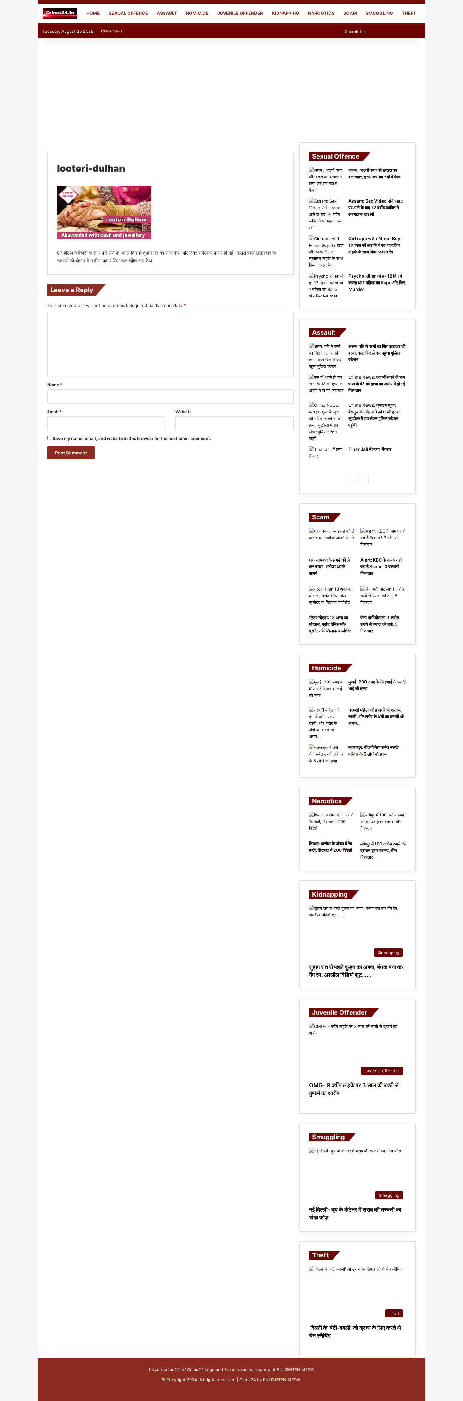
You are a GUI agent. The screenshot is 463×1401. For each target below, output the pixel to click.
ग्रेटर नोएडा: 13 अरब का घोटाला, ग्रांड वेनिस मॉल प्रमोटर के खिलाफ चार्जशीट (330, 624)
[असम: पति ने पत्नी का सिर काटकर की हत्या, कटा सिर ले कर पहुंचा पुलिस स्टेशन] (326, 356)
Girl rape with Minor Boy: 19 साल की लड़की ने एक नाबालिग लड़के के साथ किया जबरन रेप (375, 245)
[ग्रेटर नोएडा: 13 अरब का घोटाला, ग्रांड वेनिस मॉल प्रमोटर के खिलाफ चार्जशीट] (332, 599)
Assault (167, 13)
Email (54, 411)
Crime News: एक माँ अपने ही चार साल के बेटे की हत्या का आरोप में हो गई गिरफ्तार (376, 383)
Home (92, 13)
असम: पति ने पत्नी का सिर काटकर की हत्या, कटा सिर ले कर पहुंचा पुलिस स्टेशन (376, 352)
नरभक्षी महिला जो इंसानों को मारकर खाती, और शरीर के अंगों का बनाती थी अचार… (376, 716)
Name (54, 384)
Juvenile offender (240, 13)
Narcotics (321, 13)
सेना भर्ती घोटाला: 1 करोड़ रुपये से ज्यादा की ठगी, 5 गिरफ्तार (379, 624)
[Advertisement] (231, 89)
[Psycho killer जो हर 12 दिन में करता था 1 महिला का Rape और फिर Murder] (326, 286)
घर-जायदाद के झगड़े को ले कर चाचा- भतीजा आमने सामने (329, 566)
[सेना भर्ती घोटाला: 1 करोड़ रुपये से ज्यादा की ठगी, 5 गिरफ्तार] (383, 599)
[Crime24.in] (60, 13)
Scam (350, 13)
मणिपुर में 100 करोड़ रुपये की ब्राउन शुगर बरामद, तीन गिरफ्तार (383, 850)
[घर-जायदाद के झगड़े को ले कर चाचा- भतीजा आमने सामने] (332, 541)
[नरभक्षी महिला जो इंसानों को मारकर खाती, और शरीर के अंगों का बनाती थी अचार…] (326, 723)
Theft (409, 13)
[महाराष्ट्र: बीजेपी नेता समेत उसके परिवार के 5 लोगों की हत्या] (326, 756)
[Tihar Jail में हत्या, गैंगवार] (326, 458)
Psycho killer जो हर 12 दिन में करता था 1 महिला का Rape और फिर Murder (376, 282)
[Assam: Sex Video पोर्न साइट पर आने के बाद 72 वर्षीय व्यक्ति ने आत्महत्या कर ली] (326, 214)
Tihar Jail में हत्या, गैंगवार (369, 449)
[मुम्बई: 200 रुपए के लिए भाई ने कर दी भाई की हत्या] (326, 690)
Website (183, 411)
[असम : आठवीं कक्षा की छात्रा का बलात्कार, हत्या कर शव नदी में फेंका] (326, 180)
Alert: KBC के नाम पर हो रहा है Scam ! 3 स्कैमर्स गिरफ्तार (381, 566)
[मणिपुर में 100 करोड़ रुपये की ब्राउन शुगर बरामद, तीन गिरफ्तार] (383, 825)
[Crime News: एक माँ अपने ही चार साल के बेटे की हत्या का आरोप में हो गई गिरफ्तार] (326, 386)
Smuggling (379, 13)
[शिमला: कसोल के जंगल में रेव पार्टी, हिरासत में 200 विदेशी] (332, 824)
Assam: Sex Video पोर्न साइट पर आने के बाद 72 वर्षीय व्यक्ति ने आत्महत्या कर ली (375, 207)
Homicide (197, 13)
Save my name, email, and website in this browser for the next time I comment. (132, 438)
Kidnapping (285, 13)
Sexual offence (128, 13)
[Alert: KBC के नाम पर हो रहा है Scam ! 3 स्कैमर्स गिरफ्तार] (383, 541)
